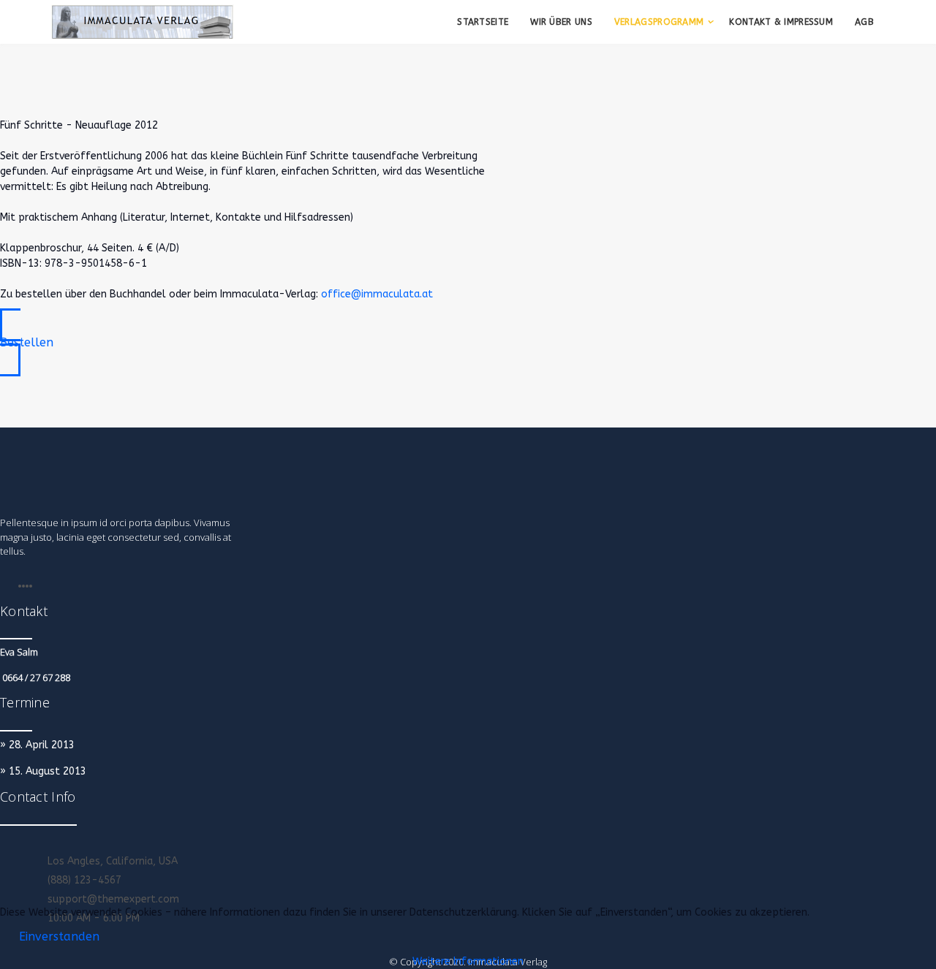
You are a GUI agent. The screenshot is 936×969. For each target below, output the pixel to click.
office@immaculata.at (377, 294)
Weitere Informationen (468, 961)
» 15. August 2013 (43, 771)
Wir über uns (561, 22)
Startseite (482, 22)
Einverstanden (59, 936)
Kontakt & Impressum (781, 22)
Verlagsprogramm (659, 22)
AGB (864, 22)
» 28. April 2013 (37, 745)
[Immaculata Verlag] (142, 22)
